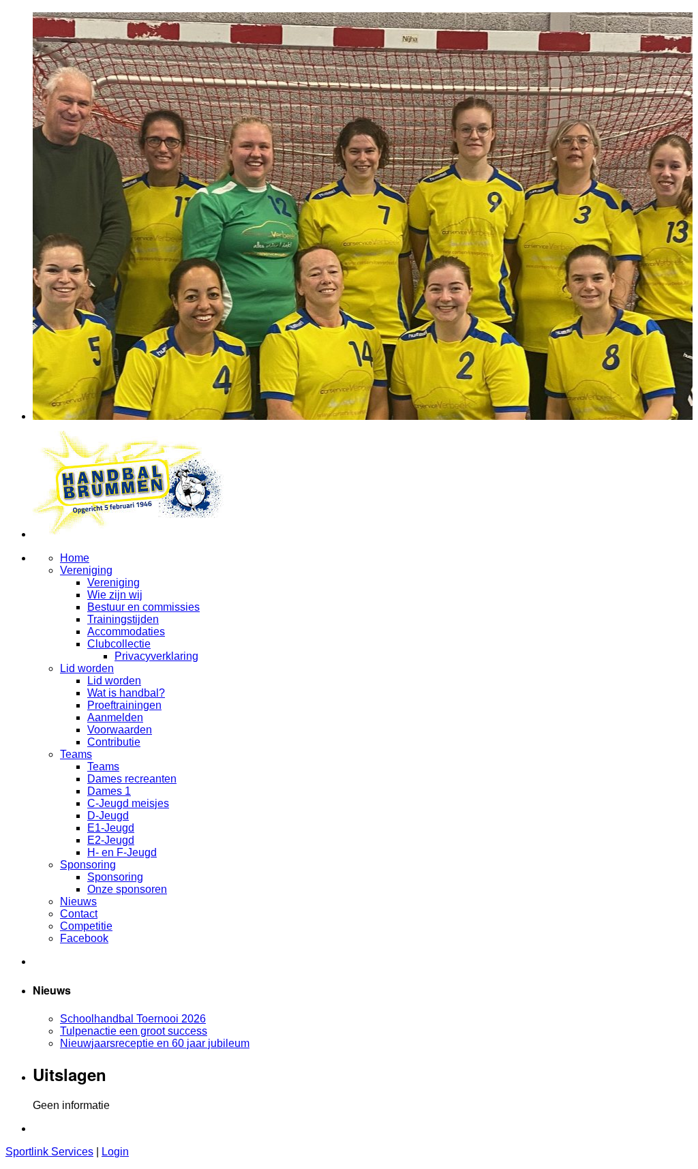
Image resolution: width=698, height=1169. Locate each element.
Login (115, 1151)
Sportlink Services (49, 1151)
